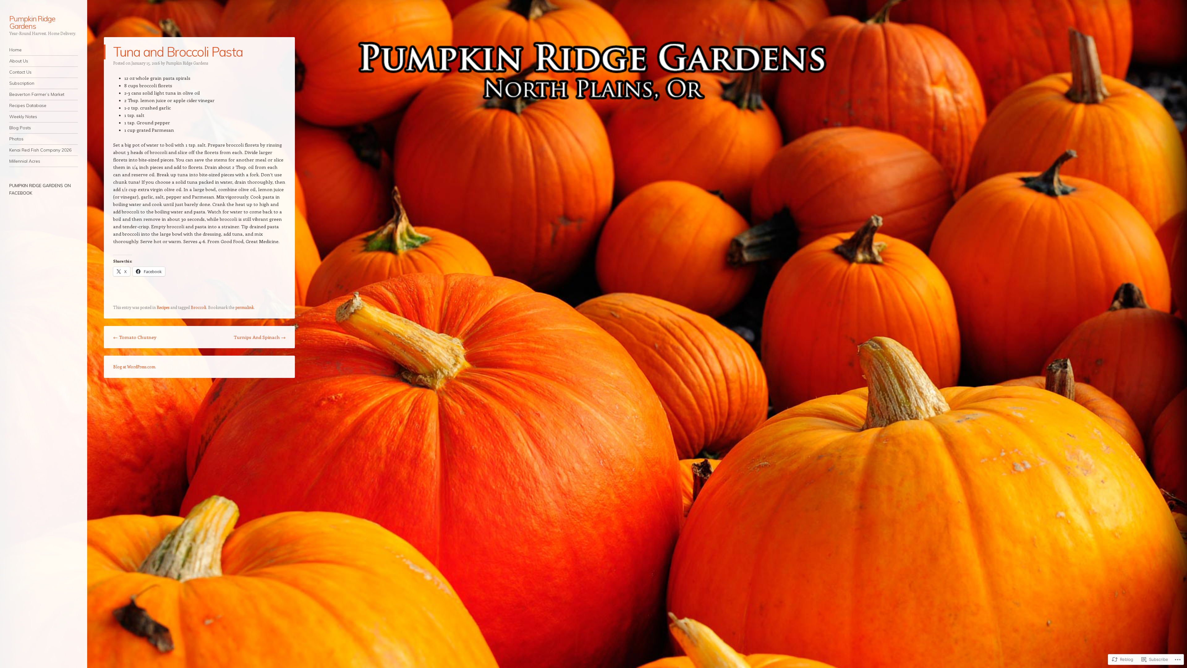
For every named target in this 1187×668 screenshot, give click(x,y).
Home (15, 50)
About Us (18, 61)
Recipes (163, 307)
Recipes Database (27, 105)
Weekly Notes (23, 116)
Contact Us (20, 72)
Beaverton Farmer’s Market (36, 94)
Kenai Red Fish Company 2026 (40, 150)
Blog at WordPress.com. (134, 366)
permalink (244, 307)
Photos (16, 139)
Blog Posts (20, 128)
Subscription (21, 83)
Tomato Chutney (134, 337)
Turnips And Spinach (260, 337)
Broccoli (198, 307)
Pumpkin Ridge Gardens (32, 22)
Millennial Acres (24, 161)
